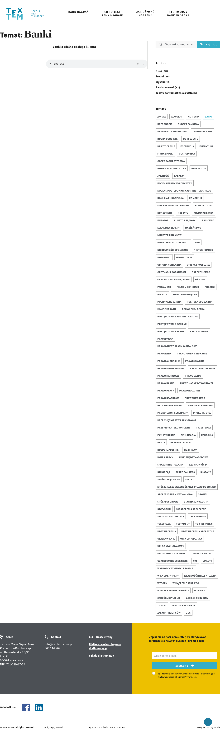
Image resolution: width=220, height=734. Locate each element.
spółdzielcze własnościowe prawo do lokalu (186, 486)
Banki (208, 116)
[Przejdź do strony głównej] (25, 14)
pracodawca (165, 338)
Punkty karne (166, 435)
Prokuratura (202, 412)
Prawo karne (165, 383)
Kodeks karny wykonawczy (174, 183)
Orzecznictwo (201, 272)
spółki (202, 494)
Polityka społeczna (199, 301)
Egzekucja (187, 146)
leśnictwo (207, 220)
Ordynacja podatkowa (171, 272)
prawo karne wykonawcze (197, 383)
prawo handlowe (168, 375)
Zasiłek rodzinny (197, 597)
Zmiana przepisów (169, 612)
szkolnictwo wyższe (170, 516)
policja (162, 294)
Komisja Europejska (170, 198)
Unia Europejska (191, 538)
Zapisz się (181, 665)
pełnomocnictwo (188, 286)
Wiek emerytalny (168, 575)
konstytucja (203, 205)
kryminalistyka (203, 212)
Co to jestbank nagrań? (113, 13)
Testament (183, 523)
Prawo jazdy (193, 375)
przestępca (203, 427)
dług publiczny (202, 131)
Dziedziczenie (166, 146)
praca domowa (199, 331)
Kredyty (183, 212)
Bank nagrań (78, 12)
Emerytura (206, 146)
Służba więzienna (168, 479)
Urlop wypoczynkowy (171, 553)
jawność (163, 175)
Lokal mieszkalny (168, 227)
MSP (197, 242)
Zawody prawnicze (184, 605)
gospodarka (187, 153)
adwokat (176, 116)
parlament (164, 286)
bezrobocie (164, 124)
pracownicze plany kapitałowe (177, 346)
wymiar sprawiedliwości (173, 590)
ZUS (188, 612)
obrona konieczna (169, 264)
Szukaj (205, 44)
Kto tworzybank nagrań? (178, 13)
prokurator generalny (172, 412)
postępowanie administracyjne (177, 316)
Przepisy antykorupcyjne (173, 427)
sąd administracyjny (170, 464)
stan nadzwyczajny (196, 501)
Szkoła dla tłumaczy (101, 655)
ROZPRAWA (190, 449)
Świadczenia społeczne (191, 509)
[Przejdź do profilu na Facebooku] (26, 707)
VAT (195, 560)
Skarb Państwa (185, 472)
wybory (162, 583)
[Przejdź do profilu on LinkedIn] (39, 707)
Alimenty (193, 116)
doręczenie (190, 138)
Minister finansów (169, 235)
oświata (200, 279)
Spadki (189, 479)
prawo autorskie (168, 360)
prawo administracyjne (192, 353)
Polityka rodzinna (169, 301)
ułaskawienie (166, 538)
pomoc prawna (166, 309)
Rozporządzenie (168, 449)
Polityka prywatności (54, 727)
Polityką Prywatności (186, 676)
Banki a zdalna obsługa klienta (74, 47)
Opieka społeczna (198, 264)
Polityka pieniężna (184, 294)
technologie (197, 516)
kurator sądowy (184, 220)
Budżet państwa (188, 124)
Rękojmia (207, 435)
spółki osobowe (167, 501)
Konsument (164, 212)
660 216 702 (52, 648)
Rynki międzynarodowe (193, 457)
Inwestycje (198, 168)
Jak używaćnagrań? (145, 13)
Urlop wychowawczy (170, 546)
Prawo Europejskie (202, 368)
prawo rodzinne (190, 390)
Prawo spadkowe (168, 398)
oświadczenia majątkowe (173, 279)
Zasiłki (161, 605)
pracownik (164, 353)
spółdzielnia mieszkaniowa (175, 494)
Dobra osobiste (167, 138)
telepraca (164, 523)
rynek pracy (165, 457)
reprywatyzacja (180, 442)
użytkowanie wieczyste (172, 560)
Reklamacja (188, 435)
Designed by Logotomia (208, 727)
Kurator (162, 220)
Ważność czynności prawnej (175, 568)
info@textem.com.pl (58, 644)
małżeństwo (193, 227)
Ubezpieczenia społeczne (197, 531)
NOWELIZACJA (184, 257)
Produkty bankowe (200, 405)
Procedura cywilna (169, 405)
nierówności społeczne (172, 249)
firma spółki (165, 153)
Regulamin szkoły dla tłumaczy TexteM (106, 727)
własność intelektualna (200, 575)
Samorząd (163, 472)
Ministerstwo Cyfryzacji (173, 242)
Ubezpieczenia (166, 531)
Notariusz (164, 257)
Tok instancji (204, 523)
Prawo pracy (165, 390)
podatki (210, 286)
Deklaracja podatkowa (172, 131)
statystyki (164, 509)
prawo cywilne (194, 360)
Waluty (207, 560)
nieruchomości (204, 249)
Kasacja (179, 175)
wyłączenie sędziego (185, 583)
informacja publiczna (171, 168)
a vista (161, 116)
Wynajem (200, 590)
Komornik (195, 198)
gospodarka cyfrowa (171, 161)
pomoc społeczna (193, 309)
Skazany (205, 472)
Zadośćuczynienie (169, 597)
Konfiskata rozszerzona (173, 205)
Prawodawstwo (195, 398)
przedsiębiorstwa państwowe (176, 420)
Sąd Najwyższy (198, 464)
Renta (161, 442)
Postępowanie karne (170, 331)
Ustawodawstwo (201, 553)
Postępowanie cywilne (172, 323)
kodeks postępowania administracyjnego (184, 190)
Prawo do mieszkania (170, 368)
